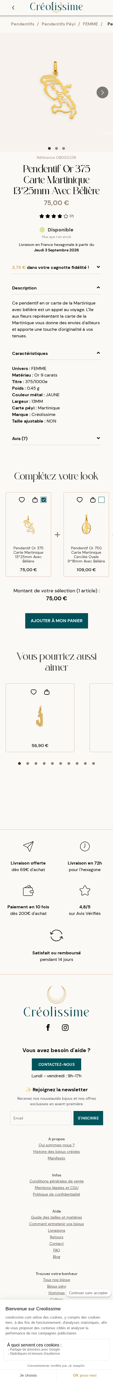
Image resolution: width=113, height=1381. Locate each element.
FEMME (90, 24)
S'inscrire (88, 1118)
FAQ (56, 1250)
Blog (56, 1256)
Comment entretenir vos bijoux (56, 1223)
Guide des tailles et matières (56, 1217)
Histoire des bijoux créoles (56, 1151)
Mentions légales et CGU (56, 1187)
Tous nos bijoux (56, 1279)
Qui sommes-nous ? (57, 1144)
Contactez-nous (56, 1064)
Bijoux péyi (56, 1286)
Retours (56, 1236)
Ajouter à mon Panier (57, 621)
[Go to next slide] (102, 92)
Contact (56, 1243)
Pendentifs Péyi (58, 24)
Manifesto (56, 1158)
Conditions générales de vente (57, 1181)
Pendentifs (22, 24)
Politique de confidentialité (56, 1194)
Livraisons (56, 1230)
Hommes (57, 1292)
